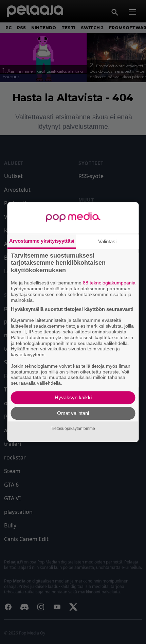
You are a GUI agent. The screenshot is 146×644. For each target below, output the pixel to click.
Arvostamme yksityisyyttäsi (41, 241)
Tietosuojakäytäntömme (73, 428)
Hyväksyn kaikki (73, 397)
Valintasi (107, 241)
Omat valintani (73, 413)
